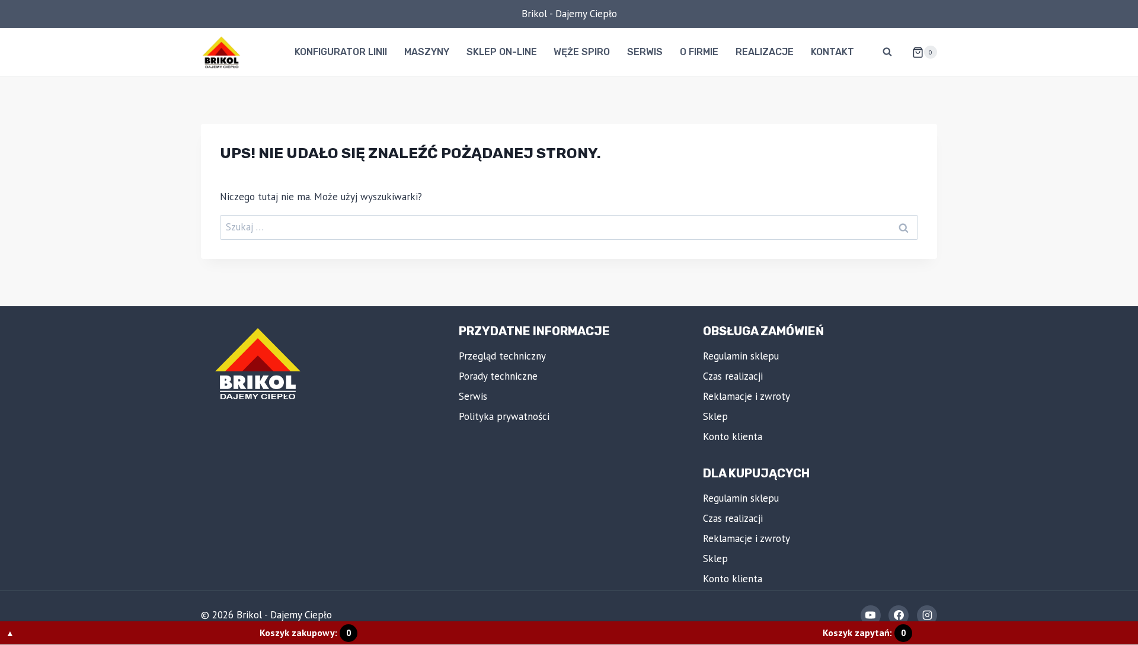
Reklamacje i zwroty (746, 396)
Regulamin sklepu (741, 355)
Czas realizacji (733, 376)
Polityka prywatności (504, 416)
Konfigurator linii (341, 51)
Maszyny (426, 51)
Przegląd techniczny (502, 355)
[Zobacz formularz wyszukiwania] (887, 52)
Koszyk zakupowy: (305, 632)
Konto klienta (732, 436)
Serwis (645, 51)
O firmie (699, 51)
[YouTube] (871, 615)
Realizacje (765, 51)
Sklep (715, 416)
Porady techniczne (498, 376)
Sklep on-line (501, 51)
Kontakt (832, 51)
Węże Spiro (582, 51)
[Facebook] (898, 615)
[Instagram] (927, 615)
